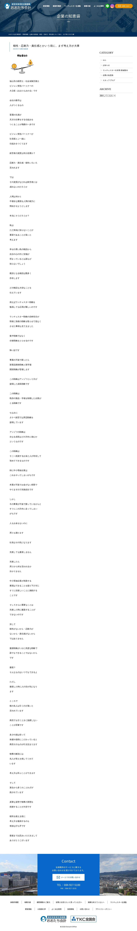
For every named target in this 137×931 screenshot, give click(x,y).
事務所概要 (57, 6)
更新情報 (46, 6)
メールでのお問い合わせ (70, 877)
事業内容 (87, 6)
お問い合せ (126, 6)
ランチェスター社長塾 (72, 6)
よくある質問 (99, 6)
